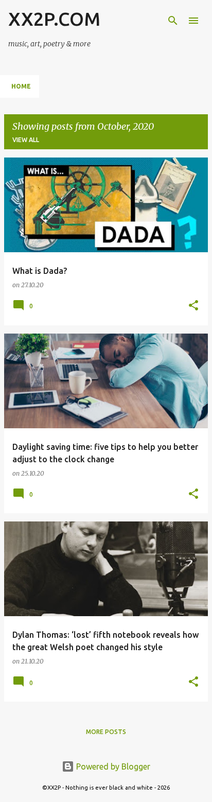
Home (21, 86)
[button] (193, 306)
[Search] (173, 20)
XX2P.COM (54, 18)
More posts (106, 731)
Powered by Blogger (112, 766)
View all (25, 139)
